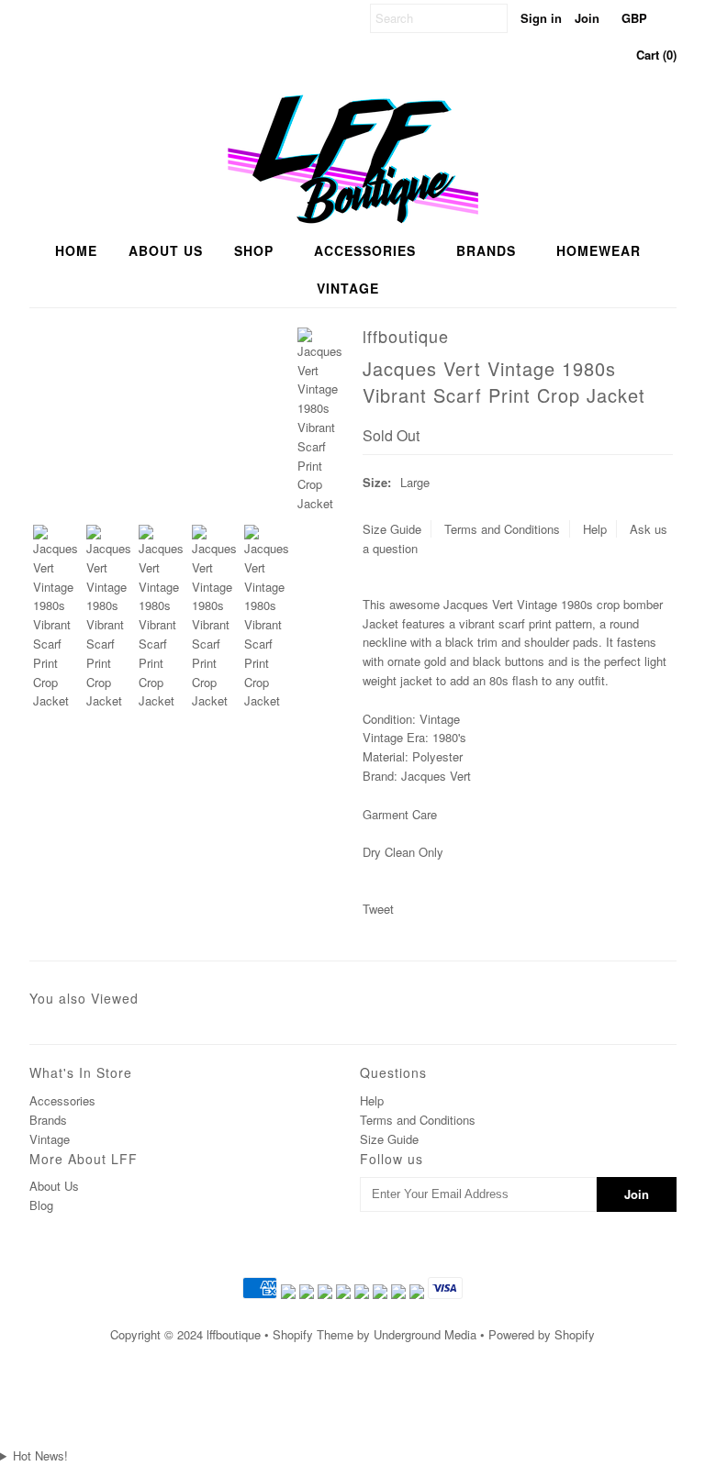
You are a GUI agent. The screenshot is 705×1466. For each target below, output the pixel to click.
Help (595, 529)
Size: (377, 482)
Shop (254, 250)
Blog (41, 1205)
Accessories (365, 250)
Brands (486, 250)
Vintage (348, 288)
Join (587, 18)
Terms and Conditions (502, 529)
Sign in (541, 18)
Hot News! (40, 1455)
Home (76, 250)
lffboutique (234, 1334)
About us (166, 250)
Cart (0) (656, 54)
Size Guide (392, 529)
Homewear (598, 250)
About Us (54, 1185)
